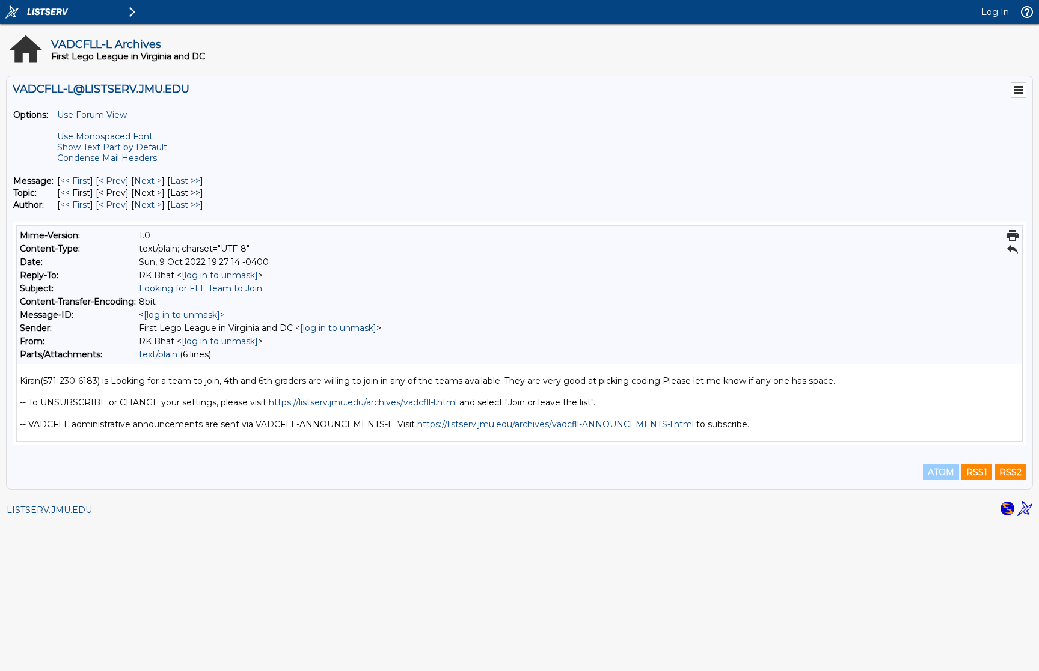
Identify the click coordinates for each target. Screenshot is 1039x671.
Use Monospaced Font (105, 136)
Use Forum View (92, 114)
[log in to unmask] (220, 275)
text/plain (158, 354)
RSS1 (976, 472)
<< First (75, 180)
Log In (995, 12)
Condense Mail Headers (107, 158)
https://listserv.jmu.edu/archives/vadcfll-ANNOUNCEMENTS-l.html (555, 424)
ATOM (941, 472)
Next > (148, 180)
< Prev (112, 180)
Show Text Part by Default (112, 147)
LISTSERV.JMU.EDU (49, 510)
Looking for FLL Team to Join (200, 288)
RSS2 (1010, 472)
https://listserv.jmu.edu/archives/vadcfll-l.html (363, 402)
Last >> (185, 180)
